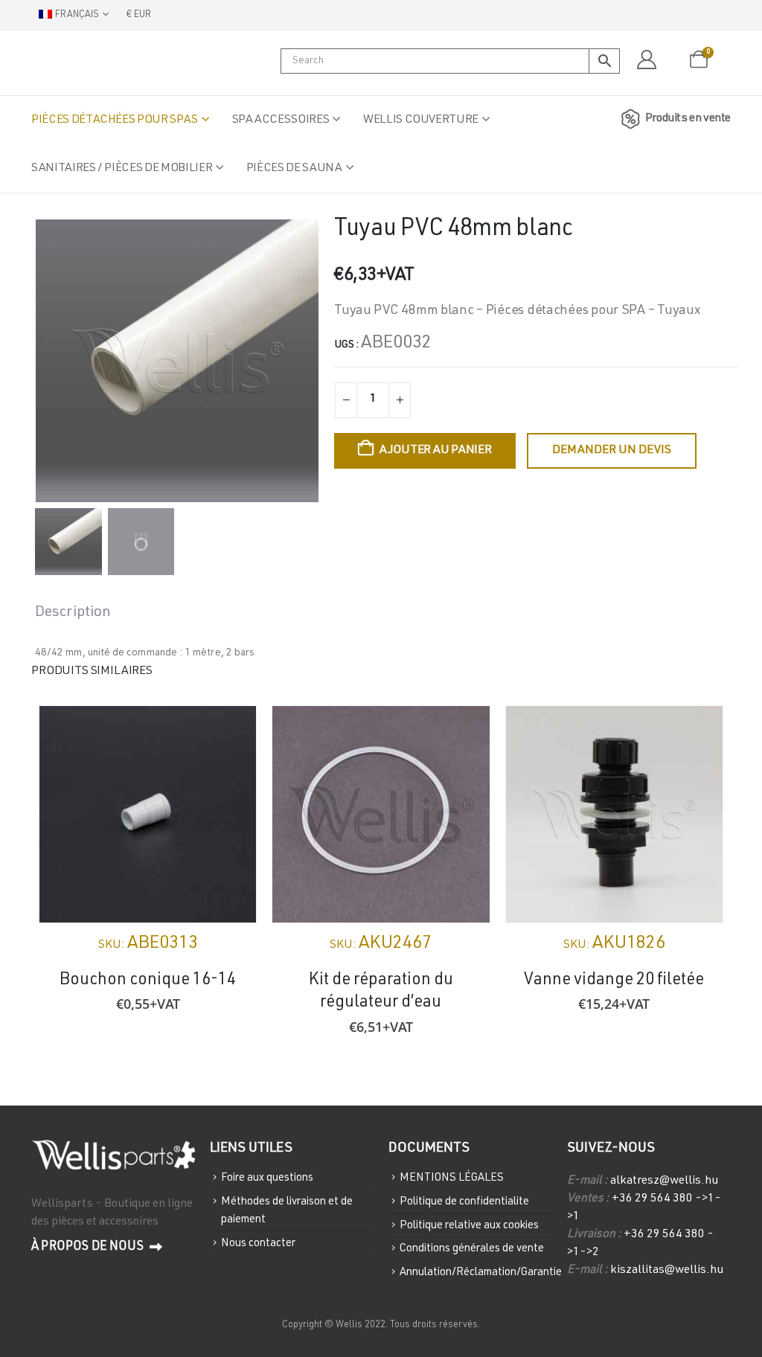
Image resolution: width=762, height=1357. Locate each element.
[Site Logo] (105, 63)
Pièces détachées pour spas (114, 120)
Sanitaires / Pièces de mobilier (121, 169)
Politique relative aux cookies (469, 1225)
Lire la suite (465, 730)
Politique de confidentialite (464, 1201)
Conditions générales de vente (472, 1248)
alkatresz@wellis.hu (664, 1181)
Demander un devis (611, 451)
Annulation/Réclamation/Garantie (481, 1272)
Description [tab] (73, 613)
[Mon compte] (646, 60)
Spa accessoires (281, 120)
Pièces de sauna (294, 169)
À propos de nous (88, 1247)
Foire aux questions (267, 1178)
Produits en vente (688, 119)
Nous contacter (258, 1242)
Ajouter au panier (436, 451)
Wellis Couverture (420, 120)
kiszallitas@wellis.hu (666, 1271)
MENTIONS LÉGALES (452, 1178)
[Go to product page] (147, 814)
